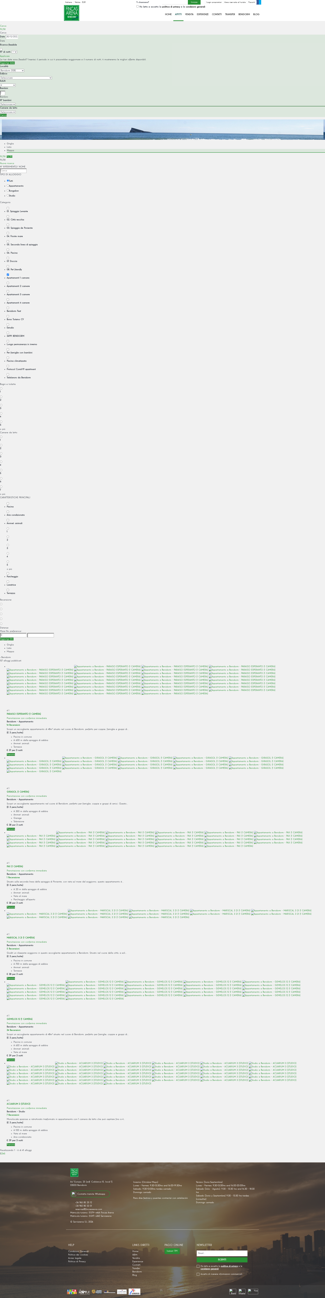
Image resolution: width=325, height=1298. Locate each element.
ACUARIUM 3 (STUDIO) (18, 1104)
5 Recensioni (13, 949)
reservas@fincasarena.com (88, 1209)
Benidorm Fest (14, 311)
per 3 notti (17, 750)
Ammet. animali (14, 523)
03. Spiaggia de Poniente (20, 228)
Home (168, 14)
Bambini (4, 88)
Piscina (10, 506)
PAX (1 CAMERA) (15, 866)
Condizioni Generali (78, 1251)
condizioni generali (195, 7)
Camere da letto (8, 108)
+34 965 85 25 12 (83, 1202)
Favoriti (251, 2)
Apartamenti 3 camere (18, 294)
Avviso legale (74, 1258)
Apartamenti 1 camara (18, 278)
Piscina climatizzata (16, 361)
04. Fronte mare (15, 236)
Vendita (189, 14)
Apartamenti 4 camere (18, 303)
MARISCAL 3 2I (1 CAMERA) (21, 938)
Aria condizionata (16, 515)
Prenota (11, 754)
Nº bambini (5, 100)
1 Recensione (13, 877)
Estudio (10, 328)
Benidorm (244, 14)
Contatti (217, 14)
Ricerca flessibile (9, 45)
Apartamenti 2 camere (18, 286)
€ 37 (9, 750)
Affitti (178, 14)
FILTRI (3, 29)
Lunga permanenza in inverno (22, 344)
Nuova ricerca (7, 163)
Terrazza (11, 593)
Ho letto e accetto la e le (172, 7)
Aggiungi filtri (6, 639)
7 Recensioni (13, 1115)
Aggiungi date (7, 63)
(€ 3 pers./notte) (15, 732)
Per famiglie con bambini (19, 352)
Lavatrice (11, 585)
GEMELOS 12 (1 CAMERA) (19, 1019)
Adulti (3, 81)
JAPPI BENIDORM (15, 336)
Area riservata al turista (235, 2)
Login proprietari (214, 2)
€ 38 (9, 825)
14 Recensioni (13, 725)
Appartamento (16, 186)
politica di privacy (171, 7)
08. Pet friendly (14, 269)
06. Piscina (12, 253)
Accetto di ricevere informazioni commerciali (221, 1274)
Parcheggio (12, 576)
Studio (12, 196)
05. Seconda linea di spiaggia (22, 244)
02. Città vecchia (15, 219)
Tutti (11, 181)
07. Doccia (12, 261)
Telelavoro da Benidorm (19, 377)
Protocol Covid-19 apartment (21, 369)
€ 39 (9, 1055)
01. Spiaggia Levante (17, 211)
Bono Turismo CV (15, 319)
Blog (256, 14)
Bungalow (14, 191)
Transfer (230, 14)
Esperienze (203, 14)
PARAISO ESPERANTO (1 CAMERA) (24, 714)
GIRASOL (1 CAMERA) (18, 792)
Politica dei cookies (78, 1255)
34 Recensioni (13, 1030)
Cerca (3, 26)
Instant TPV (172, 1251)
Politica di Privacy (77, 1261)
